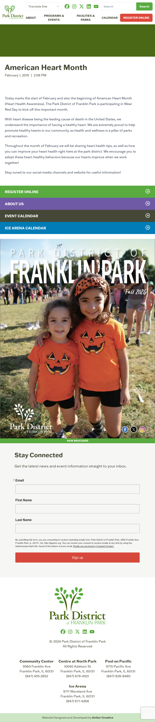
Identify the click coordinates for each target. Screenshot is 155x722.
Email (19, 480)
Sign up (77, 557)
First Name (23, 500)
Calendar (110, 18)
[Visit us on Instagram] (74, 6)
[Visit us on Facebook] (67, 6)
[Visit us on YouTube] (96, 6)
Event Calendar (21, 215)
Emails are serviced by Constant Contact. (93, 546)
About (31, 18)
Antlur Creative (102, 717)
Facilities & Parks (86, 18)
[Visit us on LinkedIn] (88, 6)
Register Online (136, 18)
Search (144, 6)
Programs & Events (54, 18)
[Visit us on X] (81, 6)
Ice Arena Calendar (25, 228)
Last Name (23, 519)
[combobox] (44, 6)
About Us (14, 203)
